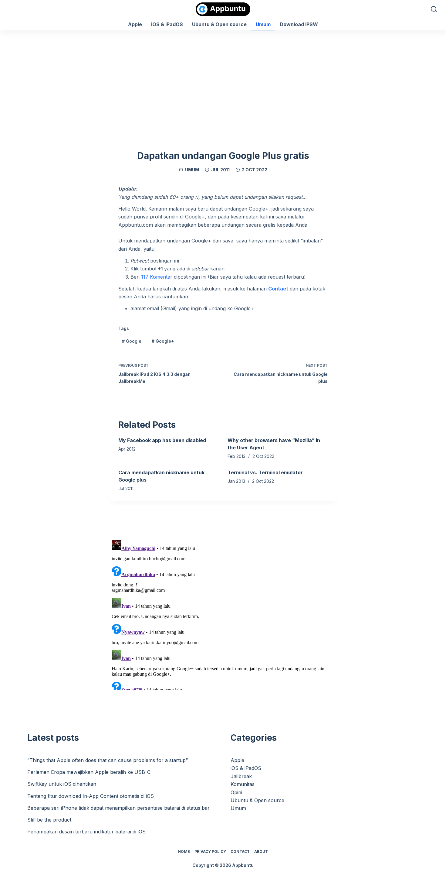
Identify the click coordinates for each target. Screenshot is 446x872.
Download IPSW (299, 24)
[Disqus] (223, 614)
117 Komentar (156, 277)
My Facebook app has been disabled (162, 440)
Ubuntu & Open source (219, 24)
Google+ (163, 341)
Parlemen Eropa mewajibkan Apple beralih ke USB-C (88, 772)
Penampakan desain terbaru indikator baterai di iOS (86, 832)
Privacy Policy (210, 851)
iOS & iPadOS (167, 24)
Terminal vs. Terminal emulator (265, 472)
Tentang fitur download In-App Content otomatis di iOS (90, 796)
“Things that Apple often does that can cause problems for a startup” (107, 760)
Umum (263, 24)
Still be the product (49, 820)
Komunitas (243, 784)
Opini (236, 792)
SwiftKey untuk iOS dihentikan (61, 784)
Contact (240, 851)
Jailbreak (241, 776)
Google (131, 341)
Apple (135, 24)
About (261, 851)
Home (184, 851)
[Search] (434, 9)
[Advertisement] (223, 75)
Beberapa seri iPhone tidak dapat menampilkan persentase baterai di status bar (118, 808)
